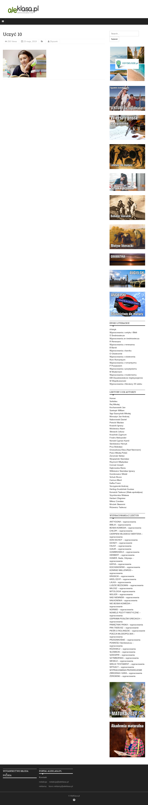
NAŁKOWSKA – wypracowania (123, 600)
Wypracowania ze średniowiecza (124, 338)
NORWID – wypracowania (121, 609)
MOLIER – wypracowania (121, 594)
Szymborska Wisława (119, 495)
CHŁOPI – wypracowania (121, 531)
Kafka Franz (115, 483)
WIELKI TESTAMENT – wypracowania (127, 664)
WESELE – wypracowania (121, 661)
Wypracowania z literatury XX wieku (126, 384)
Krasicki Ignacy (116, 425)
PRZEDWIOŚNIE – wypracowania (125, 640)
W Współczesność (118, 381)
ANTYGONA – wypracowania (123, 522)
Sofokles (113, 401)
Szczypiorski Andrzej (119, 486)
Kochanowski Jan (117, 407)
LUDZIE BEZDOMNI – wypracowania (126, 585)
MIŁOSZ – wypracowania (121, 588)
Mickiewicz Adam (117, 428)
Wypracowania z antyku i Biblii (123, 332)
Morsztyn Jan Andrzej (119, 416)
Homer (113, 398)
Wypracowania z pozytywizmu (123, 369)
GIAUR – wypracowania (120, 549)
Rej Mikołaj (115, 404)
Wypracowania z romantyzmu (123, 363)
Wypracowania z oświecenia (122, 357)
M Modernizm (116, 372)
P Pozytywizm (116, 366)
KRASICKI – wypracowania (122, 576)
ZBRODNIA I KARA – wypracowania (126, 673)
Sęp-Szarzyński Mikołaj (120, 413)
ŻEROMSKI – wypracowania (122, 676)
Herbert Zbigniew (117, 498)
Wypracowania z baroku (121, 350)
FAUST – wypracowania (120, 546)
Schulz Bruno (116, 477)
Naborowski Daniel (118, 419)
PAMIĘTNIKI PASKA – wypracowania (126, 625)
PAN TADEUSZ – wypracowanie (124, 628)
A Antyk (113, 329)
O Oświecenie (116, 353)
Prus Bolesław (116, 447)
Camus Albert (116, 480)
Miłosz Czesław (117, 501)
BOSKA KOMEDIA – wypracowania (125, 528)
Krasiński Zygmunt (118, 434)
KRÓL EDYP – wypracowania (123, 579)
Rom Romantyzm (117, 360)
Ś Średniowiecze (117, 335)
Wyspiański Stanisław (119, 459)
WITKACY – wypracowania (122, 667)
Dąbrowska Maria (118, 468)
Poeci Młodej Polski (118, 453)
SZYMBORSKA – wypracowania (124, 658)
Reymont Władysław (119, 462)
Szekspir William (117, 410)
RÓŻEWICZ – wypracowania (123, 649)
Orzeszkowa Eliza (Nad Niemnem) (125, 450)
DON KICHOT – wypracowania (124, 540)
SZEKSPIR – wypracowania (122, 655)
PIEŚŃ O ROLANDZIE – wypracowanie (127, 631)
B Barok (113, 347)
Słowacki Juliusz (117, 431)
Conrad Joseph (117, 465)
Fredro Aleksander (118, 438)
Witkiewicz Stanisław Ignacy (122, 471)
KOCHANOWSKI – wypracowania (125, 567)
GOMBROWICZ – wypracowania (124, 552)
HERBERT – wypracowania (122, 555)
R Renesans (115, 341)
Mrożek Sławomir (117, 504)
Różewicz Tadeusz (118, 507)
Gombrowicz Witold (118, 474)
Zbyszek (54, 41)
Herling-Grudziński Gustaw (122, 489)
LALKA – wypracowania (120, 582)
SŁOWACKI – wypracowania (122, 652)
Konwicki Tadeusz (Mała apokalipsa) (126, 492)
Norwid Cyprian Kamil (119, 441)
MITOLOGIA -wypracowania (122, 591)
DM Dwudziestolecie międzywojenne (126, 378)
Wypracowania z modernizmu (123, 375)
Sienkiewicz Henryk (118, 444)
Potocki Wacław (117, 422)
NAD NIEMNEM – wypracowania (124, 597)
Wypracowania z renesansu (122, 344)
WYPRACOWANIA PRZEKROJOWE (126, 670)
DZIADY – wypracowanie (121, 543)
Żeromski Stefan (117, 456)
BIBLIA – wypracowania (120, 525)
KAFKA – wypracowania (120, 564)
